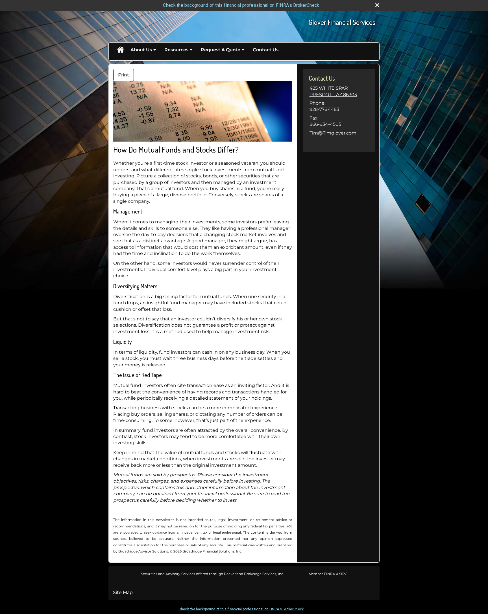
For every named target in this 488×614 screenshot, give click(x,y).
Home (120, 50)
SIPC (342, 574)
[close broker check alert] (377, 5)
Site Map (123, 592)
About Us (141, 49)
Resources (176, 49)
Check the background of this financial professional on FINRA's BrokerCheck (241, 5)
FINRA (329, 574)
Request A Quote (220, 49)
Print (123, 75)
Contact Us (265, 49)
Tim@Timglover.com (333, 133)
